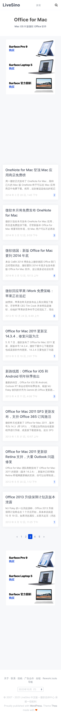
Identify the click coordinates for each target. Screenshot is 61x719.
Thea (54, 705)
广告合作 (29, 678)
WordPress (36, 705)
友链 (38, 678)
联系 (13, 678)
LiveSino (11, 5)
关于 (6, 678)
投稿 (20, 678)
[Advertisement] (30, 124)
